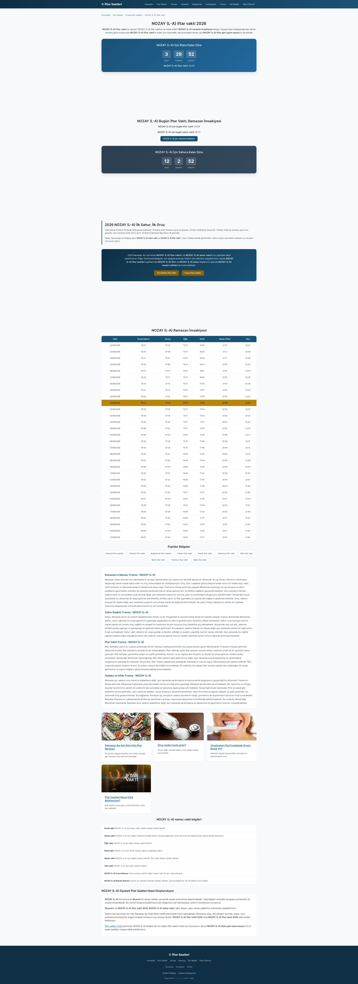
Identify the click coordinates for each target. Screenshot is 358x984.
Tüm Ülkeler (162, 4)
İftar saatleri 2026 (113, 926)
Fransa (223, 4)
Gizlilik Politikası (169, 973)
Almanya (184, 4)
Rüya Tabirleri (249, 4)
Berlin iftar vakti (158, 560)
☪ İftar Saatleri (112, 4)
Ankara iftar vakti (184, 553)
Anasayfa (149, 4)
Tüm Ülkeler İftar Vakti (166, 273)
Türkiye (174, 4)
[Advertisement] (179, 96)
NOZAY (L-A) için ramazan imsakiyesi (179, 138)
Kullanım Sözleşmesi (187, 973)
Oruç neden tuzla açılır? (172, 745)
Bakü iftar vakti (200, 560)
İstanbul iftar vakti (137, 553)
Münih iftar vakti (205, 553)
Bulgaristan (197, 4)
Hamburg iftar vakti (226, 553)
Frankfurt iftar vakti (179, 560)
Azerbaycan (211, 4)
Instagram (180, 967)
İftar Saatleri (179, 978)
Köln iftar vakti (246, 553)
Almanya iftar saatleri (114, 553)
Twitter (190, 967)
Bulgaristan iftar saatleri (161, 553)
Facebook (169, 967)
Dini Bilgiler (234, 4)
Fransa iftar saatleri (193, 273)
